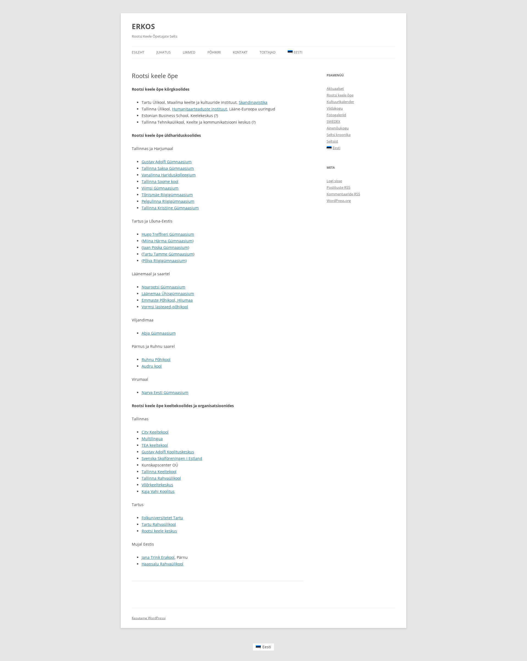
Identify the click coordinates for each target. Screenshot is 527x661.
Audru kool (152, 366)
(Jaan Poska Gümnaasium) (165, 247)
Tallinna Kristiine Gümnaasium (170, 207)
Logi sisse (334, 180)
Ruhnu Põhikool (156, 359)
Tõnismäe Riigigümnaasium (167, 194)
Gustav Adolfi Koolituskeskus (168, 451)
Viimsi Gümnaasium (160, 188)
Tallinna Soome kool (160, 181)
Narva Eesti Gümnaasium (165, 392)
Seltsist (332, 141)
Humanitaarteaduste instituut (199, 109)
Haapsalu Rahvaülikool (162, 563)
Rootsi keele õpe (340, 95)
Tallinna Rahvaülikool (161, 478)
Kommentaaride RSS (343, 193)
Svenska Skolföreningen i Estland (172, 458)
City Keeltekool (155, 432)
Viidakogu (335, 108)
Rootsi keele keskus (159, 531)
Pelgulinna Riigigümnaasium (168, 201)
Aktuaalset (335, 88)
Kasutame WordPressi (149, 618)
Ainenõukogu (338, 128)
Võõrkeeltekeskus (157, 484)
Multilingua (152, 438)
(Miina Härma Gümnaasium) (168, 240)
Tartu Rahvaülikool (159, 524)
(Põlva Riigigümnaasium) (164, 260)
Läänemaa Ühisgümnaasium (168, 293)
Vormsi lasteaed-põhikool (165, 306)
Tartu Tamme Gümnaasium (168, 254)
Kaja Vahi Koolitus (158, 491)
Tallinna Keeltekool (159, 471)
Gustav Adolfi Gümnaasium (167, 161)
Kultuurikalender (340, 101)
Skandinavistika (253, 102)
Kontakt (240, 52)
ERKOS (143, 26)
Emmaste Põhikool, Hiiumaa (167, 300)
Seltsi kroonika (339, 134)
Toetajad (268, 52)
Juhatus (163, 52)
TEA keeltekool (155, 445)
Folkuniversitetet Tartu (162, 517)
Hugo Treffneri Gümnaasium (168, 234)
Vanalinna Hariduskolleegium (169, 174)
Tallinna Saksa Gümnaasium (168, 168)
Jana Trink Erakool (158, 557)
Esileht (138, 52)
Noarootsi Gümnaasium (163, 287)
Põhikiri (214, 52)
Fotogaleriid (336, 114)
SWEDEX (333, 121)
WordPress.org (339, 200)
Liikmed (189, 52)
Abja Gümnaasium (159, 333)
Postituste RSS (338, 187)
